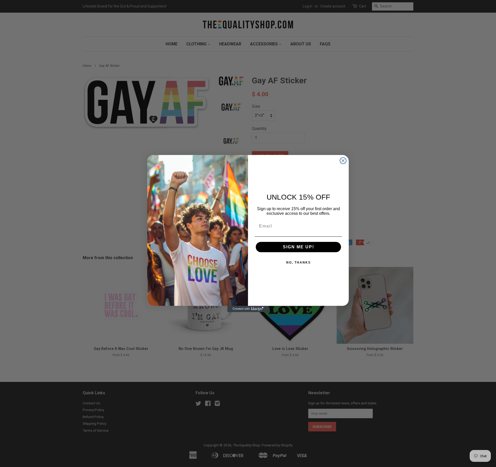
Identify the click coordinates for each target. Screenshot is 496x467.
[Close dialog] (343, 161)
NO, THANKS (298, 262)
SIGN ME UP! (298, 247)
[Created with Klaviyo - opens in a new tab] (248, 309)
